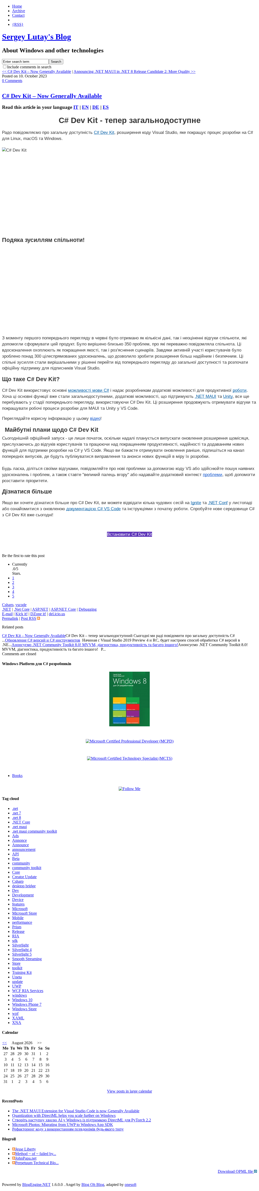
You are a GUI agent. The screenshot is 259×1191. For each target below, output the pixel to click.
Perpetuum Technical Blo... (37, 1163)
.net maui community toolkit (34, 831)
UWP (16, 986)
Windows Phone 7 (26, 1004)
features (18, 904)
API (15, 854)
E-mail (7, 614)
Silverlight (20, 945)
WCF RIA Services (27, 991)
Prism (16, 927)
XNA (16, 1022)
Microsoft (20, 909)
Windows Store (24, 1009)
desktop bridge (24, 886)
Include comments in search (29, 67)
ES (106, 107)
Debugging (88, 609)
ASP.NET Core (63, 609)
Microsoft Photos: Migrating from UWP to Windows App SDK (62, 1124)
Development (23, 895)
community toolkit (26, 868)
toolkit (17, 968)
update (17, 981)
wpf (15, 1013)
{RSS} (18, 24)
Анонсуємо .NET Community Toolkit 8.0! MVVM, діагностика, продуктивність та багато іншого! (95, 645)
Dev (15, 890)
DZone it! (38, 614)
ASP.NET (40, 609)
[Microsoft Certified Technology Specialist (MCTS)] (129, 758)
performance (22, 922)
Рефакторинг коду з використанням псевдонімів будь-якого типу (68, 1129)
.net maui (19, 827)
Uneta (17, 977)
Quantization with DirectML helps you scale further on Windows (64, 1115)
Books (17, 775)
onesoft (130, 1184)
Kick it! (21, 614)
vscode (21, 605)
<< (4, 1043)
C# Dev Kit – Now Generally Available (52, 96)
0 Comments (12, 80)
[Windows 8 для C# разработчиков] (129, 725)
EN (85, 107)
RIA (15, 936)
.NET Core (21, 822)
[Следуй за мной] (129, 789)
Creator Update (24, 877)
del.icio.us (57, 614)
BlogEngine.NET (36, 1184)
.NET (6, 609)
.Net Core (22, 609)
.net (15, 808)
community (21, 863)
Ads (15, 836)
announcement (23, 849)
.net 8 (16, 817)
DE (95, 107)
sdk (15, 940)
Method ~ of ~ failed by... (35, 1154)
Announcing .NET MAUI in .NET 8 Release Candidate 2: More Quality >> (135, 71)
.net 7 (16, 813)
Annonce (19, 840)
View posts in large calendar (129, 1091)
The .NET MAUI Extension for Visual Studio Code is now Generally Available (75, 1111)
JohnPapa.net (25, 1158)
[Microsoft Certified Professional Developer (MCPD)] (130, 741)
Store (16, 963)
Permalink (10, 618)
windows (19, 995)
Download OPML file (236, 1171)
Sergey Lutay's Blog (36, 36)
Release (18, 931)
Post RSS (28, 618)
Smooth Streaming (27, 959)
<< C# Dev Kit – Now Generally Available (36, 71)
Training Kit (22, 972)
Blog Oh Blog (92, 1184)
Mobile (18, 918)
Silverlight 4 (22, 950)
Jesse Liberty (25, 1149)
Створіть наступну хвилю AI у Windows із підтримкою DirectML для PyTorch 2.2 (81, 1120)
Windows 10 (22, 1000)
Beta (15, 858)
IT (75, 107)
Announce (20, 845)
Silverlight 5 (22, 954)
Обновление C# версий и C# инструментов (42, 640)
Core (16, 872)
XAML (18, 1018)
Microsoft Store (24, 913)
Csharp (7, 605)
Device (18, 899)
